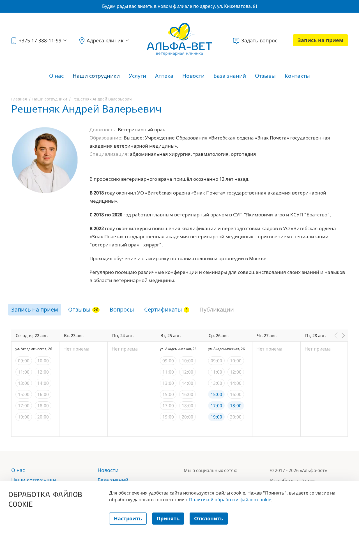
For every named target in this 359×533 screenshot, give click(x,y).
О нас (56, 75)
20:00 (43, 417)
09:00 (23, 361)
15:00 (23, 394)
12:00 (43, 372)
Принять (168, 518)
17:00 (23, 405)
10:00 (43, 361)
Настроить (128, 518)
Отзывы (265, 75)
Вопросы (122, 309)
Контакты (297, 75)
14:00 (43, 383)
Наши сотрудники (96, 75)
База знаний (229, 75)
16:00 (43, 394)
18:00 (43, 405)
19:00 (23, 417)
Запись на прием (320, 40)
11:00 (23, 372)
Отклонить (208, 518)
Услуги (137, 75)
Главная (19, 99)
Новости (193, 75)
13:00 (23, 383)
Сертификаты (163, 309)
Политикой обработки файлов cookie (230, 500)
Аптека (164, 75)
